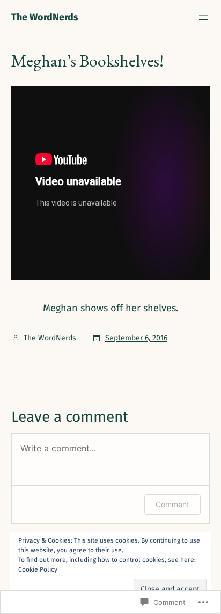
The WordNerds (44, 17)
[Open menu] (203, 17)
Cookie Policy (37, 569)
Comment (172, 504)
